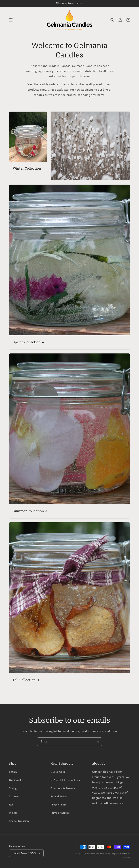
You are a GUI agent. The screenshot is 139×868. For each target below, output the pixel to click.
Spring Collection (26, 342)
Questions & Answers (62, 788)
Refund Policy (58, 796)
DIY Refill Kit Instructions (65, 780)
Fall (11, 804)
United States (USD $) (24, 853)
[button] (11, 20)
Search (13, 771)
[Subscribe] (98, 741)
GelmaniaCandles (91, 854)
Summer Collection (28, 511)
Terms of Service (60, 812)
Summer (14, 796)
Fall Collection (24, 680)
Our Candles (16, 780)
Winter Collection (27, 168)
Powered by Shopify (109, 854)
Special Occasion (19, 821)
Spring (13, 788)
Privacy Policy (58, 804)
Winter (13, 812)
